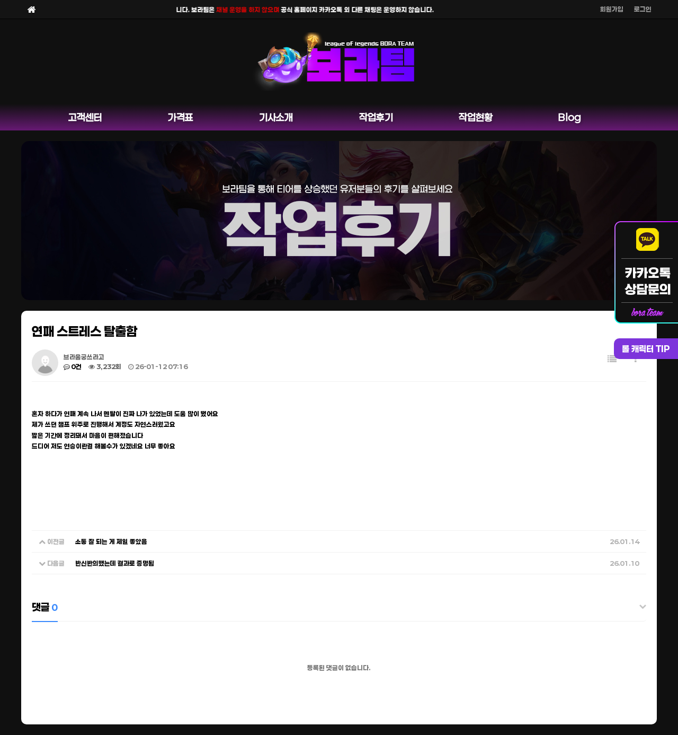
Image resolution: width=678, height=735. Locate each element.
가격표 (180, 117)
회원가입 (611, 9)
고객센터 (85, 117)
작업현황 (476, 117)
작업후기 (376, 117)
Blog (569, 117)
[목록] (612, 358)
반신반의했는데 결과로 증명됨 (114, 563)
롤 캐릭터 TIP (646, 349)
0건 (76, 366)
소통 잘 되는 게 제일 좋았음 (111, 541)
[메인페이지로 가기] (31, 9)
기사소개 (276, 117)
